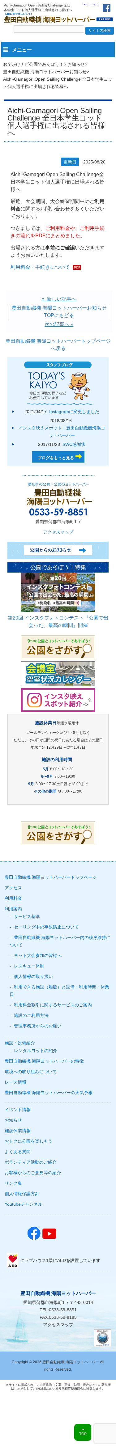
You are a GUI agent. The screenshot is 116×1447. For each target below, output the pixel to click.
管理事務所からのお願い (38, 1025)
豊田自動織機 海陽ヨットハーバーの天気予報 (48, 1092)
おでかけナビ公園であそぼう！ (33, 64)
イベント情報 (18, 1109)
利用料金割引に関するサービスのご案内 (53, 1004)
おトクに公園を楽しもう (28, 1141)
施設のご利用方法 (31, 1015)
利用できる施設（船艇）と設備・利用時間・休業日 (59, 990)
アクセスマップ (58, 532)
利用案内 (13, 908)
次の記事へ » (59, 324)
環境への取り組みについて (31, 1071)
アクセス (13, 887)
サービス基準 (27, 916)
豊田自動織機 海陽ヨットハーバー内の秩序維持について (60, 941)
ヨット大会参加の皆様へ (38, 955)
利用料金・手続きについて (40, 267)
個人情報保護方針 (22, 1193)
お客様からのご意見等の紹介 (33, 1172)
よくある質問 (18, 1151)
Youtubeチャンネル (23, 1204)
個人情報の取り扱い (33, 976)
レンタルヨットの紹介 (35, 1050)
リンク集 (13, 1183)
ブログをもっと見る (56, 457)
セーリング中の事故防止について (46, 926)
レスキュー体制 (29, 965)
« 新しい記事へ (58, 299)
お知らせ (76, 64)
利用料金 (13, 898)
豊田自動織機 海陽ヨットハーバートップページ (51, 877)
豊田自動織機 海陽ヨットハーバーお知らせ (45, 71)
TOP (83, 1434)
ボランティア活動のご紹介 (31, 1162)
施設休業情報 (18, 1130)
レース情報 (15, 1082)
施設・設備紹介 (20, 1042)
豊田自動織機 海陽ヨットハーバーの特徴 (44, 1061)
